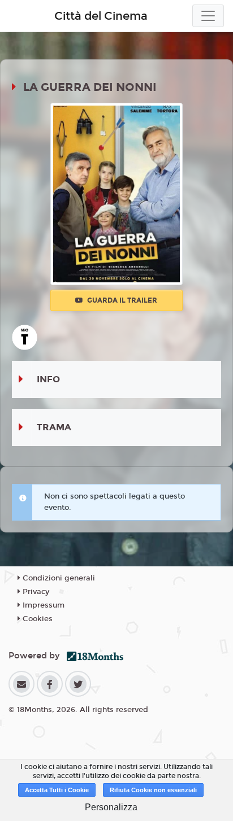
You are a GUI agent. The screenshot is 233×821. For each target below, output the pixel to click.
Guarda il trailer (121, 300)
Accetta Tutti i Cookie (57, 790)
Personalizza (111, 807)
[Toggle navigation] (208, 16)
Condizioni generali (57, 578)
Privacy (34, 591)
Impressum (42, 605)
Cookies (36, 618)
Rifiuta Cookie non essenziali (153, 790)
